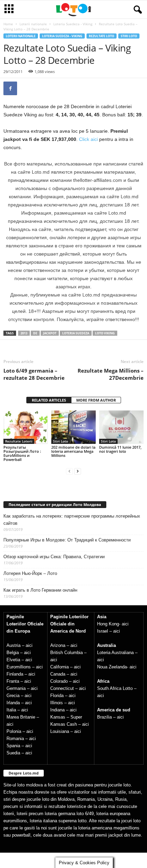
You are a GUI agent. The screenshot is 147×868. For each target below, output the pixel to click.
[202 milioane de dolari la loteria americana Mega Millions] (73, 427)
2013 (24, 333)
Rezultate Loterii (18, 441)
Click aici (88, 139)
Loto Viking (105, 333)
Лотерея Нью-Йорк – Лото (30, 573)
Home (8, 23)
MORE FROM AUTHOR (96, 400)
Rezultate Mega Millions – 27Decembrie (111, 374)
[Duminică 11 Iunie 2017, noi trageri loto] (121, 427)
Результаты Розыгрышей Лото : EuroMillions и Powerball (22, 453)
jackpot (49, 333)
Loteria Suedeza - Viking (72, 23)
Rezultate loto (101, 36)
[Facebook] (10, 88)
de (35, 333)
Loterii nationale (33, 23)
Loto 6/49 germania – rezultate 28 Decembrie (34, 374)
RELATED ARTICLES (49, 400)
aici (29, 645)
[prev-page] (69, 471)
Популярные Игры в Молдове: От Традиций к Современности (67, 539)
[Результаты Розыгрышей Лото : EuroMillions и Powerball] (25, 427)
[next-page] (77, 471)
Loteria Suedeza (75, 333)
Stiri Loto (129, 36)
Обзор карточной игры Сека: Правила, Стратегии (54, 556)
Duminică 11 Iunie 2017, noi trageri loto (120, 449)
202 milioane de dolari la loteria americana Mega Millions (73, 451)
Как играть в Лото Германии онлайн (40, 590)
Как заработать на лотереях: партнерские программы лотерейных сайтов (71, 519)
